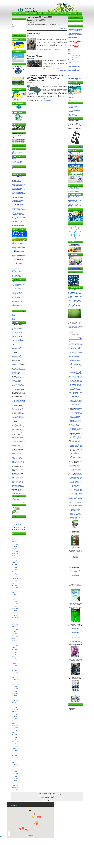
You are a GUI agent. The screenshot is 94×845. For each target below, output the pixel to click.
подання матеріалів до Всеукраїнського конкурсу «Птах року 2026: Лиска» (18, 476)
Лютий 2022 (14, 631)
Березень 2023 (15, 608)
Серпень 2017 (15, 727)
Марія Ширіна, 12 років (73, 197)
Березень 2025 (15, 566)
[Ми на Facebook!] (63, 4)
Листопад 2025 (15, 551)
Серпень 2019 (15, 684)
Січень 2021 (14, 654)
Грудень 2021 (15, 635)
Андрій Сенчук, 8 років (72, 201)
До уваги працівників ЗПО (75, 268)
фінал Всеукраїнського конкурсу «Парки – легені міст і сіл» (18, 468)
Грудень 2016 (15, 741)
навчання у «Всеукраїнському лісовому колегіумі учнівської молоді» (18, 437)
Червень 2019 (15, 688)
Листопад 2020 (15, 658)
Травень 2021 (15, 647)
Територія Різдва (34, 56)
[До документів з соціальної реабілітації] (75, 239)
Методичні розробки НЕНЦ (75, 634)
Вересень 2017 (15, 725)
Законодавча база (45, 3)
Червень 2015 (15, 773)
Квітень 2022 (14, 628)
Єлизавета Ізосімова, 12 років (74, 200)
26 (14, 529)
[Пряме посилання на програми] (75, 545)
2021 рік (13, 314)
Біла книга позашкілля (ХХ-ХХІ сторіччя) (75, 517)
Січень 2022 (14, 633)
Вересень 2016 (15, 746)
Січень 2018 (14, 718)
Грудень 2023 (15, 592)
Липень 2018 (14, 707)
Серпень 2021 (15, 642)
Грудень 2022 (15, 613)
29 (20, 529)
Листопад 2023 (15, 594)
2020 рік (13, 313)
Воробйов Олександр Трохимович (75, 187)
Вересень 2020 (15, 661)
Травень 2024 (15, 583)
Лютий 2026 (14, 546)
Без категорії (39, 26)
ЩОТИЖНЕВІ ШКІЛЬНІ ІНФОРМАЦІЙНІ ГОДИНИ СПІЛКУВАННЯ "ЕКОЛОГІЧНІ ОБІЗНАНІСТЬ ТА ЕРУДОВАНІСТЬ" (75, 484)
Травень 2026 (15, 541)
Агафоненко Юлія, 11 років (73, 204)
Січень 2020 (14, 675)
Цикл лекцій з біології (72, 113)
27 (16, 529)
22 (20, 527)
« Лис (13, 530)
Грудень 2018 (15, 698)
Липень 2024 (14, 580)
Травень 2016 (15, 753)
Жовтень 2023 (15, 596)
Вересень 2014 (15, 789)
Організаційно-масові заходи (56, 13)
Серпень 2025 (15, 557)
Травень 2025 (15, 562)
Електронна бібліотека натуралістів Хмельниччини (75, 638)
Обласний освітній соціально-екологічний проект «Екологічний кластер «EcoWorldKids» (75, 498)
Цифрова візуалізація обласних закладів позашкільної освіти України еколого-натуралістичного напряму (75, 358)
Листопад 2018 (15, 700)
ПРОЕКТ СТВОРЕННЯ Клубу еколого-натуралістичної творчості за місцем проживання (75, 504)
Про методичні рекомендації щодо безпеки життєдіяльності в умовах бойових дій (75, 436)
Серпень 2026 (15, 535)
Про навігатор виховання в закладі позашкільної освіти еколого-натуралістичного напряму (75, 492)
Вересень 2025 (15, 555)
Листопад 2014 (15, 785)
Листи (40, 13)
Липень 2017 (14, 728)
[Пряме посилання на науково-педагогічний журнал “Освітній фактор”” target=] (75, 657)
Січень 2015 (14, 782)
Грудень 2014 (15, 783)
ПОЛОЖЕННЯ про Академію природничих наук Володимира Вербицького (74, 110)
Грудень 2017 (15, 720)
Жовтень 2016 (15, 744)
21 (18, 527)
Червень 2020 (15, 666)
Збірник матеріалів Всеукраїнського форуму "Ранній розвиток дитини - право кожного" (75, 352)
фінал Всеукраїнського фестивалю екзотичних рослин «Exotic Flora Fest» (18, 452)
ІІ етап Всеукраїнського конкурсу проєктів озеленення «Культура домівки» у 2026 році (18, 491)
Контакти (20, 3)
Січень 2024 (14, 590)
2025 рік (13, 319)
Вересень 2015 (15, 767)
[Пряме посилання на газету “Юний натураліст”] (75, 691)
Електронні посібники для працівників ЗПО (75, 627)
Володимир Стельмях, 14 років (74, 205)
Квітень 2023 (14, 606)
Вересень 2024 (15, 576)
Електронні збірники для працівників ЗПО (75, 631)
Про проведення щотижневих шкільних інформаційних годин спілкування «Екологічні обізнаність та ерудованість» (75, 477)
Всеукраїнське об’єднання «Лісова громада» (17, 498)
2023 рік (13, 317)
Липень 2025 (14, 558)
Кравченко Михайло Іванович (74, 190)
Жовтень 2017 (15, 723)
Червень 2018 (15, 709)
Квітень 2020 (14, 670)
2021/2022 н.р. (71, 51)
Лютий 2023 (14, 610)
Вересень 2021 (15, 640)
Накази (45, 13)
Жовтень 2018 (15, 702)
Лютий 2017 (14, 737)
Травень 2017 (15, 732)
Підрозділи (26, 3)
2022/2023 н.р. (71, 53)
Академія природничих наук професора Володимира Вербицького (74, 106)
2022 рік (13, 315)
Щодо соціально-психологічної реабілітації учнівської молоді (76, 409)
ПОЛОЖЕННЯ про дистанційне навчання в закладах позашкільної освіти (75, 429)
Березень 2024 (15, 587)
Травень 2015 (15, 775)
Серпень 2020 (15, 663)
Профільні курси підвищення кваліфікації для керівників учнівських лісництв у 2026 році (18, 342)
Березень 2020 (15, 672)
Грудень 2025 (15, 550)
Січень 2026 (14, 548)
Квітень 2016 (14, 755)
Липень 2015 (14, 771)
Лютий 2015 (14, 780)
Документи (33, 13)
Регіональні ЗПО (34, 3)
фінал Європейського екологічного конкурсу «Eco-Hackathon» (18, 408)
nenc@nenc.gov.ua (48, 798)
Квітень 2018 (14, 713)
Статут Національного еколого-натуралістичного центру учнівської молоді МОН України (18, 208)
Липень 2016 (14, 750)
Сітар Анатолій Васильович (74, 188)
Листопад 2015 (15, 764)
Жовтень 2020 (15, 659)
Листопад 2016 (15, 743)
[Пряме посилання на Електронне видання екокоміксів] (75, 702)
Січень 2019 (14, 697)
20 (16, 527)
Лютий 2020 (14, 674)
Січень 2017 (14, 739)
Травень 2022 (15, 626)
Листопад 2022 (15, 615)
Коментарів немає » (47, 26)
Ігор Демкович (50, 800)
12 (14, 526)
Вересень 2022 (15, 619)
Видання (27, 13)
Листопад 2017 (15, 721)
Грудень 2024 (15, 571)
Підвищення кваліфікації (70, 13)
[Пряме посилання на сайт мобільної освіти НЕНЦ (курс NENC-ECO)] (75, 144)
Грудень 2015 (15, 762)
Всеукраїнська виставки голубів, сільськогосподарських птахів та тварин (18, 401)
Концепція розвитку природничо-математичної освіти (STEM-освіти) (17, 270)
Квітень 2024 (14, 585)
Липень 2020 (14, 665)
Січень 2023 (14, 612)
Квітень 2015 (14, 776)
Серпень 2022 (15, 620)
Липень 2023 (14, 601)
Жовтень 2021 (15, 638)
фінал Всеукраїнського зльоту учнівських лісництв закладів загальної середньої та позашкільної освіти (18, 444)
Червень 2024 (15, 581)
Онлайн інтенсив (15, 364)
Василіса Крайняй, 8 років (73, 196)
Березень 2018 (15, 714)
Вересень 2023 (15, 597)
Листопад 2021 (15, 636)
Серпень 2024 (15, 578)
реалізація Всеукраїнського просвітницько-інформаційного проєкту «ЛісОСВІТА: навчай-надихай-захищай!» (18, 371)
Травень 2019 (15, 690)
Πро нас (21, 13)
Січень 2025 (14, 569)
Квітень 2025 (14, 564)
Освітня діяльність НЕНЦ (75, 17)
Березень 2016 (15, 757)
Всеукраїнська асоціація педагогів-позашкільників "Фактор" (17, 152)
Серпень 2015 (15, 769)
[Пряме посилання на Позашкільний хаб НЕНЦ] (18, 142)
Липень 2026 (14, 537)
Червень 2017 (15, 730)
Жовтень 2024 (15, 574)
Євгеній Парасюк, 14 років (73, 198)
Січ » (16, 530)
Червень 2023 (15, 603)
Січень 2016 (14, 760)
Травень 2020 (15, 668)
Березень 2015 (15, 778)
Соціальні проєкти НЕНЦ (75, 146)
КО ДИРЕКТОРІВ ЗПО (18, 145)
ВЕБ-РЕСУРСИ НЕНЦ (18, 35)
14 (18, 526)
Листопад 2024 (15, 573)
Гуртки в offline (71, 23)
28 (18, 529)
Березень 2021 (15, 651)
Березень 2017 (15, 736)
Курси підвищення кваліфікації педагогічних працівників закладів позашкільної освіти (18, 349)
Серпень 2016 (15, 748)
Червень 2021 (15, 645)
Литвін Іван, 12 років (72, 202)
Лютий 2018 (14, 716)
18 (12, 527)
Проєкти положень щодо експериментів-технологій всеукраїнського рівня (17, 275)
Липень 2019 (14, 686)
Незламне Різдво (34, 34)
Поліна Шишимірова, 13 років (74, 206)
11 (12, 526)
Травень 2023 (15, 605)
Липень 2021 (14, 643)
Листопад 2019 (15, 679)
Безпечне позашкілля (72, 115)
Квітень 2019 (14, 691)
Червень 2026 (15, 539)
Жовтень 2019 (15, 681)
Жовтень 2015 (15, 766)
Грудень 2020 (15, 656)
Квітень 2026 (14, 543)
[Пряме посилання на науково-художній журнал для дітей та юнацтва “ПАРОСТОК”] (75, 675)
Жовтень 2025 (15, 553)
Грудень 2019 (15, 677)
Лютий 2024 (14, 589)
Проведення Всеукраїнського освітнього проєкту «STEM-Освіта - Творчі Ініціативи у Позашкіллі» (18, 379)
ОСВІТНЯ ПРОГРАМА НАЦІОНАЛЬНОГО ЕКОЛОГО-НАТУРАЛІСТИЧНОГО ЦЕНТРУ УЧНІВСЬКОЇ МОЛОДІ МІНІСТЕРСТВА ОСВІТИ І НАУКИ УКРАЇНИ (19, 215)
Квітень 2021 (14, 649)
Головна (14, 3)
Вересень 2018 (15, 704)
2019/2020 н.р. (71, 49)
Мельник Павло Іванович (73, 191)
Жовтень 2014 (15, 787)
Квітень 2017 (14, 734)
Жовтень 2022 (15, 617)
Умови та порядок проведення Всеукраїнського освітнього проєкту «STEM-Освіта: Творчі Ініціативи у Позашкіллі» (18, 384)
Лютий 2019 (14, 695)
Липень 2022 (14, 622)
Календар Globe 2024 (36, 20)
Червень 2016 (15, 752)
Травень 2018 (15, 711)
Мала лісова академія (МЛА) (18, 502)
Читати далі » (63, 28)
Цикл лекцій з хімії (72, 114)
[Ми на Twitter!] (66, 4)
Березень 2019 (15, 693)
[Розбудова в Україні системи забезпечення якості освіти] (75, 339)
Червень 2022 (15, 624)
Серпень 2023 (15, 599)
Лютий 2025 (14, 567)
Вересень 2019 (15, 682)
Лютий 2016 (14, 759)
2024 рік (13, 318)
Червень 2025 (15, 560)
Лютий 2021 (14, 652)
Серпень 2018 (15, 705)
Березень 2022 (15, 629)
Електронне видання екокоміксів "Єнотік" (75, 694)
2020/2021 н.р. (71, 50)
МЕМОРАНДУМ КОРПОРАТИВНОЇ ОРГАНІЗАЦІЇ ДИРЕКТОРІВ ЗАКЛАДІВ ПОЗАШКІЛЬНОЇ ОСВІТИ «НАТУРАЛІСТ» (18, 161)
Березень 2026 (15, 544)
